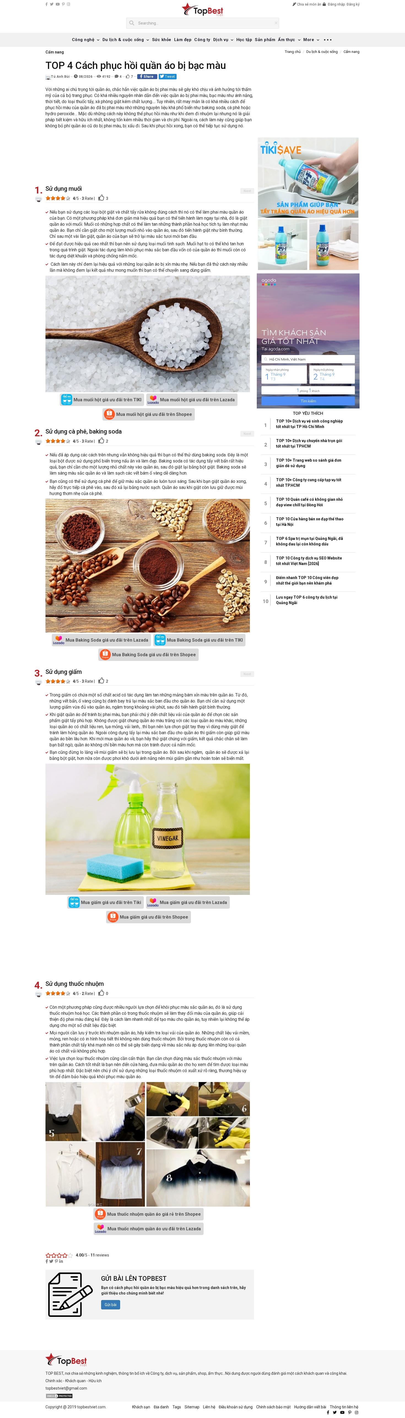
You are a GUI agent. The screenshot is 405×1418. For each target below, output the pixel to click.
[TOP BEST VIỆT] (202, 9)
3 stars (57, 198)
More (308, 39)
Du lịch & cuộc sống (123, 39)
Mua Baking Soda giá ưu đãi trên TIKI (205, 640)
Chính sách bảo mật (273, 1407)
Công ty (202, 39)
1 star (47, 198)
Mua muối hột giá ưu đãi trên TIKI (107, 399)
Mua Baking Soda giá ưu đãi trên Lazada (107, 640)
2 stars (52, 198)
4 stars (62, 198)
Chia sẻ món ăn (308, 4)
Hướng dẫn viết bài (310, 1407)
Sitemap (192, 1407)
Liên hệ (209, 1407)
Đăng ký (353, 4)
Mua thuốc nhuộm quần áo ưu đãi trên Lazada (154, 1228)
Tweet (169, 77)
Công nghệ (83, 39)
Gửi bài (111, 1305)
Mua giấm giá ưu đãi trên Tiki (111, 902)
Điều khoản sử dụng (236, 1407)
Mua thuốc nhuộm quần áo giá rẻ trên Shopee (154, 1214)
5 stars (67, 198)
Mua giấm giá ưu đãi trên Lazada (193, 902)
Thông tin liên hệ (344, 1407)
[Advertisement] (149, 157)
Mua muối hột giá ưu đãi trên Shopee (154, 414)
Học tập (244, 39)
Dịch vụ (220, 39)
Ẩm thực (286, 39)
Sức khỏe (161, 39)
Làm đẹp (183, 39)
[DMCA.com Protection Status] (59, 1395)
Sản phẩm (265, 39)
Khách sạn (141, 1407)
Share (149, 77)
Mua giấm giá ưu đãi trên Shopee (154, 917)
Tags (176, 1407)
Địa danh (161, 1407)
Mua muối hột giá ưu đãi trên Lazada (197, 399)
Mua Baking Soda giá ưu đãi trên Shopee (154, 654)
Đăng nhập (336, 4)
